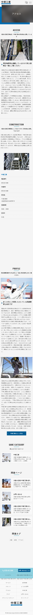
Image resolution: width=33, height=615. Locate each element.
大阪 (11, 540)
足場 (15, 540)
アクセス (20, 540)
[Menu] (30, 2)
